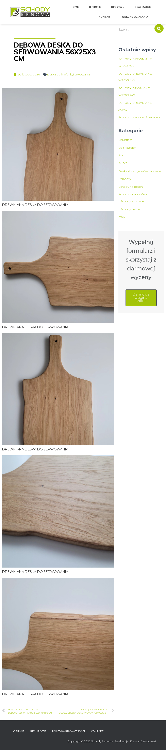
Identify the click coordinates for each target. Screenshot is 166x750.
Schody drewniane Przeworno (139, 117)
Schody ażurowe (132, 201)
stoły (121, 217)
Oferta (116, 6)
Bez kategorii (127, 147)
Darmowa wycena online (141, 297)
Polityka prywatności (68, 731)
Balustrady (125, 140)
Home (74, 6)
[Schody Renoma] (30, 12)
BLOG (122, 163)
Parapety (124, 179)
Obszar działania (135, 16)
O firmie (95, 6)
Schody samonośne (132, 194)
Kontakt (105, 16)
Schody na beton (130, 187)
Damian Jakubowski (143, 741)
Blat (121, 155)
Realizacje (143, 6)
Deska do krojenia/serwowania (68, 74)
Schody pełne (130, 209)
